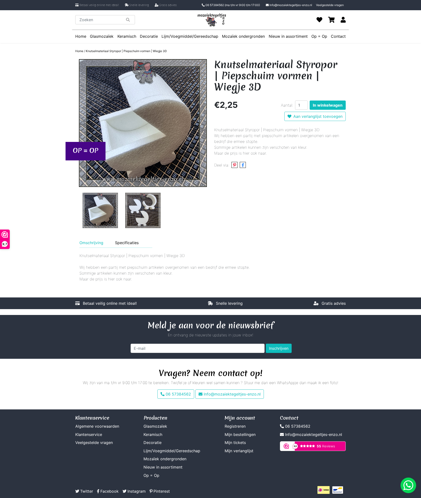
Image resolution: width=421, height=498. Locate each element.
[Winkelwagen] (331, 20)
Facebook (109, 491)
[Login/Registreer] (343, 20)
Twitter (86, 491)
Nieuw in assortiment (288, 36)
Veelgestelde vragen (330, 5)
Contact (338, 36)
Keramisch (126, 36)
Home (80, 36)
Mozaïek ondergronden (243, 36)
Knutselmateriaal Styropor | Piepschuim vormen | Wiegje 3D (126, 51)
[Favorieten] (319, 20)
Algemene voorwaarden (97, 426)
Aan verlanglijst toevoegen (318, 116)
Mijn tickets (235, 442)
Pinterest (161, 491)
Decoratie (149, 36)
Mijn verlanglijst (239, 450)
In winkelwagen (328, 105)
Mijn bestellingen (240, 434)
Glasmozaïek (102, 36)
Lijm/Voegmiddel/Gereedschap (190, 36)
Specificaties (127, 242)
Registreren (235, 426)
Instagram (136, 491)
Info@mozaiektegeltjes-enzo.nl (290, 5)
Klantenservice (88, 434)
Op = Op (319, 36)
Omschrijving (91, 242)
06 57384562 (232, 5)
